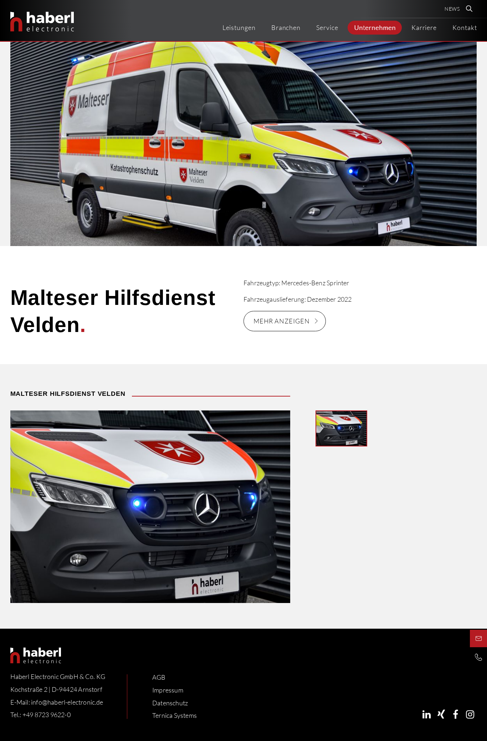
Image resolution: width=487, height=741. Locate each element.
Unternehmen (375, 27)
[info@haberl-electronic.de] (478, 638)
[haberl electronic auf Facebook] (455, 714)
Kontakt (464, 27)
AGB (159, 677)
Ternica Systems (174, 715)
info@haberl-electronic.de (67, 702)
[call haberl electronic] (478, 656)
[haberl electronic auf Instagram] (470, 714)
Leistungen (239, 27)
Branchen (286, 27)
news (452, 9)
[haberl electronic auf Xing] (441, 714)
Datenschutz (170, 702)
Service (327, 27)
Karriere (424, 27)
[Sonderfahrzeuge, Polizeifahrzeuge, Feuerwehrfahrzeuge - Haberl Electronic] (42, 21)
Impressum (167, 690)
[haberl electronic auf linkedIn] (426, 714)
